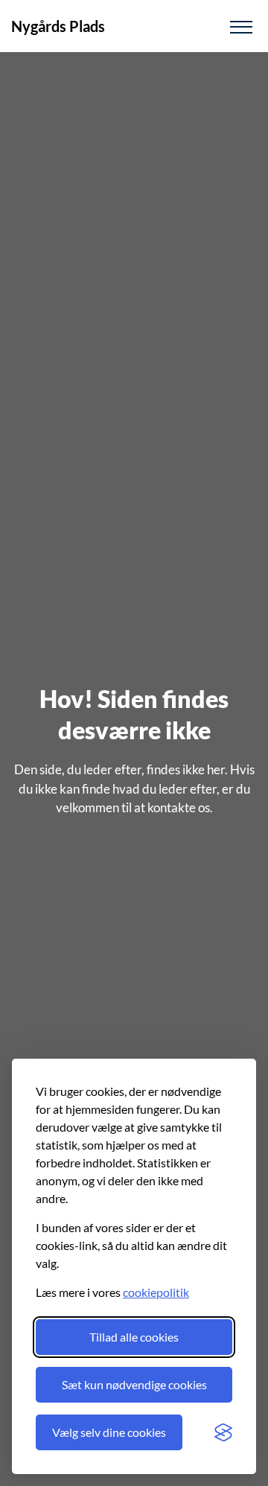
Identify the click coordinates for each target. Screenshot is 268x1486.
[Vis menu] (241, 26)
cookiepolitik (156, 1292)
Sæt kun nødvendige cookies (134, 1384)
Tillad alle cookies (134, 1337)
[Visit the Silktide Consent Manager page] (223, 1432)
